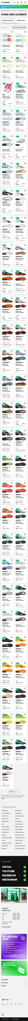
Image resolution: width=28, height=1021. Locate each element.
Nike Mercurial (18, 810)
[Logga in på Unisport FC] (18, 2)
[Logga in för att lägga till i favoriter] (12, 32)
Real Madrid (5, 845)
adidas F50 (4, 816)
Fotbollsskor (5, 810)
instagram (9, 879)
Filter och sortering (18, 27)
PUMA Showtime (19, 826)
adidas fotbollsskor (19, 816)
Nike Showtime (5, 832)
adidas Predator (19, 824)
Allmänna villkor (5, 1019)
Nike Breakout (5, 821)
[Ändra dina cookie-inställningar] (2, 1014)
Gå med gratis (14, 955)
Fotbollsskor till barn (20, 848)
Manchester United (6, 843)
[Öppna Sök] (14, 2)
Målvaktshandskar (19, 835)
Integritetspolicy (15, 1019)
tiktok (6, 867)
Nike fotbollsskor (6, 813)
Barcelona (4, 848)
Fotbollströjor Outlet (19, 837)
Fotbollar (4, 835)
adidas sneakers (19, 840)
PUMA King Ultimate (22, 10)
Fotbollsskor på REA (6, 837)
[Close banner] (26, 7)
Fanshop (17, 818)
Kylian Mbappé (5, 826)
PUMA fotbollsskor (5, 10)
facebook (9, 875)
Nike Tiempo (5, 818)
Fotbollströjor (18, 813)
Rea (3, 824)
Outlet (3, 840)
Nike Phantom (18, 821)
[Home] (5, 2)
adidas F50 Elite (19, 829)
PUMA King (13, 10)
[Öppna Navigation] (25, 2)
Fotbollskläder (18, 843)
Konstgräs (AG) (5, 829)
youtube (8, 871)
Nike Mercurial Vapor (20, 845)
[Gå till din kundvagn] (21, 2)
